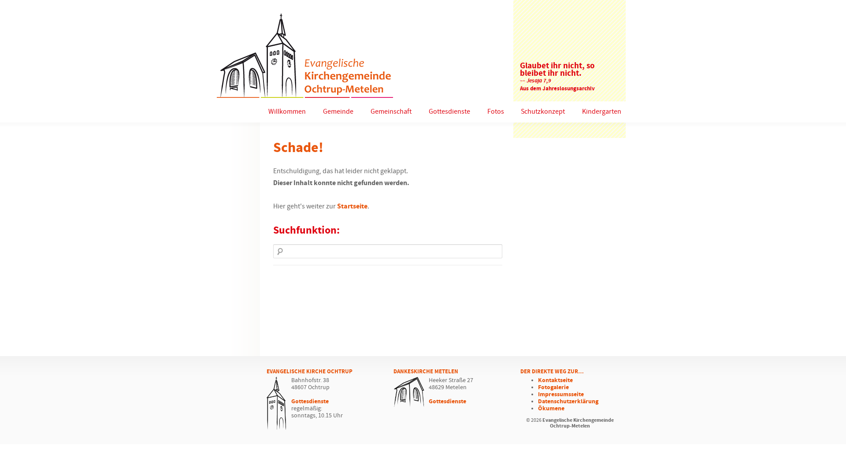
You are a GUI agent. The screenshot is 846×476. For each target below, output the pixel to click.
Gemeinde (338, 111)
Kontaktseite (555, 380)
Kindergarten (601, 111)
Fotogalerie (553, 387)
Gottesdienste (449, 111)
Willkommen (287, 111)
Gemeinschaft (391, 111)
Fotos (495, 111)
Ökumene (551, 408)
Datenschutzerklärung (568, 401)
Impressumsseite (561, 394)
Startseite (352, 206)
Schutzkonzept (543, 111)
